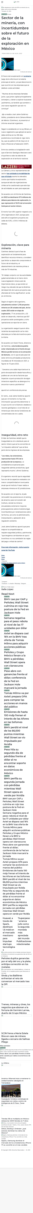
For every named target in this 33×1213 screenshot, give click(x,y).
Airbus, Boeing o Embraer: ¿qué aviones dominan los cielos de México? (13, 1131)
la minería (27, 76)
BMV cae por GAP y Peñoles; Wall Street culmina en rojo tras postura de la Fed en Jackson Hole (16, 606)
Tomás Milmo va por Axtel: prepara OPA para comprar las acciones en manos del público (16, 700)
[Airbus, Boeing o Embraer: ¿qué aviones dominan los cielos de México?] (16, 1126)
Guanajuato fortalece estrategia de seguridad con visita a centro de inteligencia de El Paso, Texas (14, 1101)
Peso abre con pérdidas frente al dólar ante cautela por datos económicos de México (15, 1056)
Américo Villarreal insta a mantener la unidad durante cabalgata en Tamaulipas (15, 1081)
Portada (9, 14)
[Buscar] (31, 3)
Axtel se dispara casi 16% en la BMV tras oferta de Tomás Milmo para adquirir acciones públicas (16, 640)
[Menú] (2, 3)
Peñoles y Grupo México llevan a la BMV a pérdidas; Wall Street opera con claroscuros (15, 659)
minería (15, 563)
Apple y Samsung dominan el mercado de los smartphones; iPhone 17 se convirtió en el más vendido (16, 1143)
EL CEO (28, 1150)
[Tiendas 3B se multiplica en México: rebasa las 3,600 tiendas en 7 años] (11, 1105)
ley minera (10, 563)
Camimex (4, 563)
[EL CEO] (16, 2)
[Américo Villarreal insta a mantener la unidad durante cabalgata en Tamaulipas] (11, 1065)
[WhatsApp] (2, 73)
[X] (0, 1165)
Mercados (4, 14)
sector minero (21, 563)
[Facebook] (1, 73)
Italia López (17, 70)
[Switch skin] (28, 3)
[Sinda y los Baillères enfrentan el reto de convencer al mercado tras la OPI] (16, 973)
